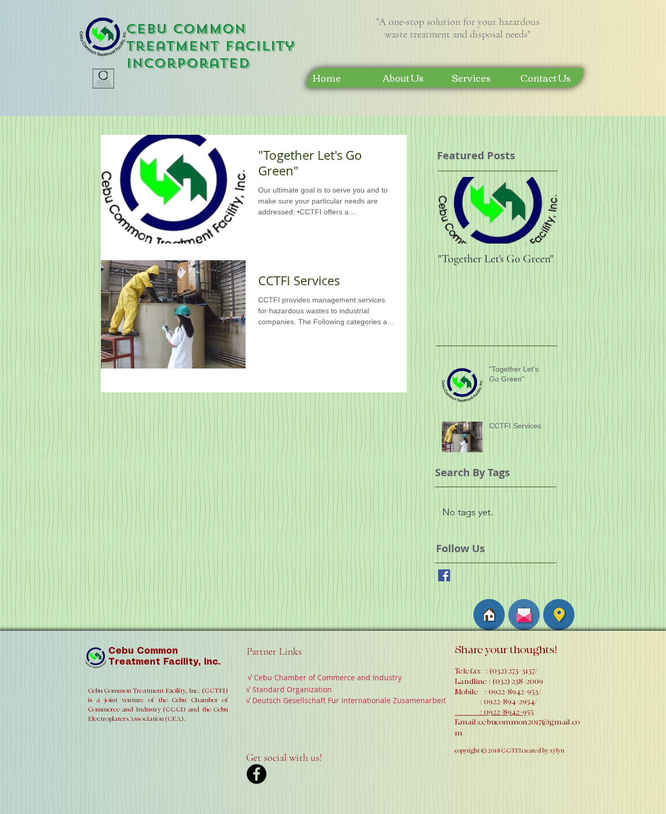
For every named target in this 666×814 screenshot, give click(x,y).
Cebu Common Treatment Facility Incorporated (210, 46)
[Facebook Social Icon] (444, 575)
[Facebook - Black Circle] (256, 774)
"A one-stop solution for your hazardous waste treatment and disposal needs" (458, 28)
